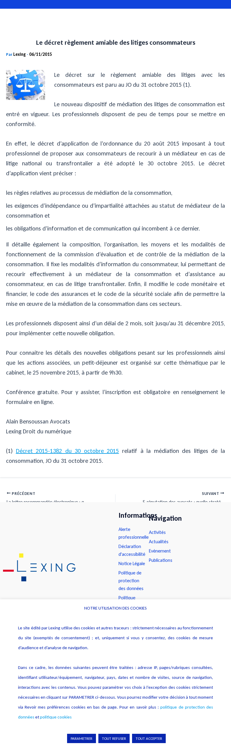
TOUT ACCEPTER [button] (149, 738)
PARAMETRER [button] (81, 738)
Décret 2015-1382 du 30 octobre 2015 (67, 450)
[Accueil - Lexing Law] (54, 567)
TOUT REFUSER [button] (114, 738)
